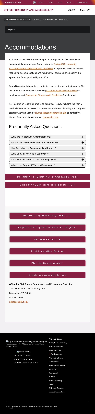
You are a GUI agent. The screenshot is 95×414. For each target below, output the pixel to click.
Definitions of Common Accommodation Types (47, 177)
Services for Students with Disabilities (43, 95)
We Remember (56, 354)
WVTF (51, 384)
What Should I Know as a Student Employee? (33, 159)
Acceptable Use (55, 350)
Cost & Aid (53, 369)
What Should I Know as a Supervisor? (29, 154)
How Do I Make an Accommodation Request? (33, 148)
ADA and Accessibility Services (61, 90)
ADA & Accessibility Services (43, 19)
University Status (55, 339)
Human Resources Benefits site (50, 113)
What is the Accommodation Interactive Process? (35, 142)
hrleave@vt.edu (50, 117)
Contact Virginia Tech (26, 363)
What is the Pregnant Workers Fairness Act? (33, 165)
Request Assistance (47, 239)
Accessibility (54, 362)
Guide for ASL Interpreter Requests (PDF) (48, 185)
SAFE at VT (53, 373)
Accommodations (61, 19)
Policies (52, 377)
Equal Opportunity (55, 381)
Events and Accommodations (47, 275)
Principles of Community (58, 343)
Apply (41, 2)
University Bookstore (56, 388)
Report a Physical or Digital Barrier (47, 216)
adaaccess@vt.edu (18, 302)
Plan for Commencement (47, 263)
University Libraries (56, 358)
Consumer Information (57, 365)
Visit (51, 2)
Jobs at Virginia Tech (56, 392)
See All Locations (24, 359)
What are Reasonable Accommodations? (31, 137)
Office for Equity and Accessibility (17, 19)
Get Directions (23, 356)
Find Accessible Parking (47, 251)
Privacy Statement (56, 346)
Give (60, 2)
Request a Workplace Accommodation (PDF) (47, 228)
